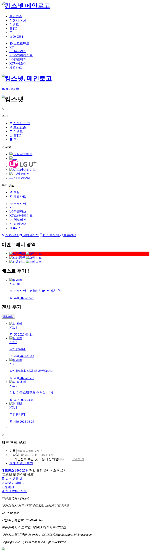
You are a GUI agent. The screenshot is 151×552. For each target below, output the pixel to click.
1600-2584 (16, 36)
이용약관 (8, 487)
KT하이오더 (17, 63)
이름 (12, 450)
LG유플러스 (17, 51)
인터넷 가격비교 (13, 482)
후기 (12, 32)
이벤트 (14, 24)
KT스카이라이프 (21, 55)
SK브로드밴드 (19, 43)
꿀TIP (13, 28)
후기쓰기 (8, 316)
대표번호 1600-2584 (15, 470)
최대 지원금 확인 (21, 463)
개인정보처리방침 (14, 491)
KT (11, 47)
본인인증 (15, 16)
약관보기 (78, 459)
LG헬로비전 (17, 59)
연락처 (14, 454)
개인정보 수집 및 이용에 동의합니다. (39, 459)
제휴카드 (15, 67)
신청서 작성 (17, 20)
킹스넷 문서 (13, 478)
